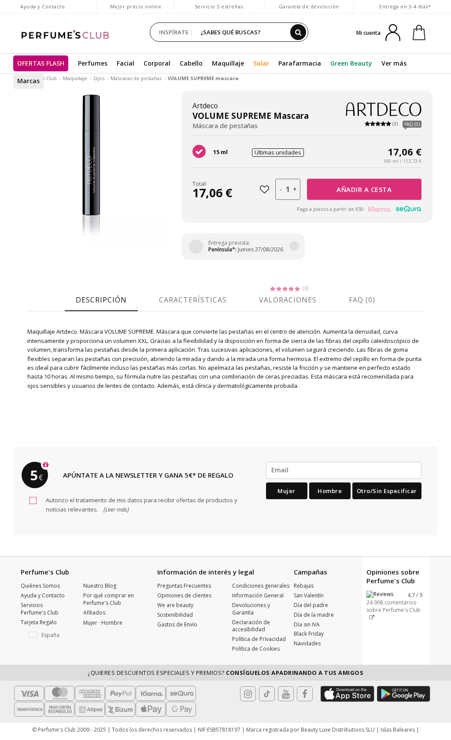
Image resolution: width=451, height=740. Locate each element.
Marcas (28, 81)
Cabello (191, 63)
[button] (45, 635)
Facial (125, 63)
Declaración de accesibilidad (251, 626)
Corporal (157, 63)
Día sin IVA (307, 624)
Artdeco (205, 105)
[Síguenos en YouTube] (286, 693)
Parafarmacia (299, 63)
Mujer (286, 491)
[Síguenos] (305, 693)
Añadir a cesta (364, 189)
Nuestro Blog (99, 585)
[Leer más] (115, 509)
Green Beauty (351, 63)
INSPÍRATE (174, 32)
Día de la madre (314, 615)
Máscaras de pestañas (136, 78)
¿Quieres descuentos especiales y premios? (225, 673)
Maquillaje (228, 63)
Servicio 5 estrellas (219, 6)
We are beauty (175, 605)
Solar (261, 63)
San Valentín (309, 595)
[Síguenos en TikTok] (267, 693)
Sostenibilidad (175, 615)
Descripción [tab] (101, 300)
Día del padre (311, 605)
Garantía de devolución (309, 6)
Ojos (98, 78)
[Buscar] (298, 32)
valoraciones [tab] (288, 300)
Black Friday (309, 633)
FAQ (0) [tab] (362, 300)
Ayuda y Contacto (42, 6)
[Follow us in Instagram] (248, 693)
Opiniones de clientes (184, 595)
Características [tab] (193, 300)
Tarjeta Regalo (39, 622)
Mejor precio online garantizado (136, 10)
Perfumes (92, 63)
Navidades (307, 643)
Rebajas (304, 585)
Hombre (330, 491)
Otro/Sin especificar (387, 491)
